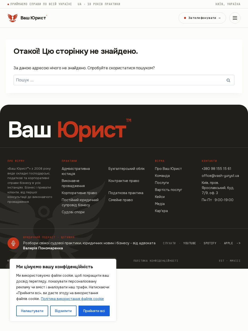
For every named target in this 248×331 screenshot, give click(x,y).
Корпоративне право (79, 193)
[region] (63, 290)
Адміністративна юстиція (76, 171)
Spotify (210, 243)
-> (238, 243)
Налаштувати (32, 311)
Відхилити (63, 311)
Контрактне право (123, 181)
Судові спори (73, 212)
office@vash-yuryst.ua (220, 175)
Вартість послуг (168, 190)
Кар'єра (161, 211)
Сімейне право (120, 200)
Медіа (160, 204)
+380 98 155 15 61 (216, 168)
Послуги (162, 183)
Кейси (160, 197)
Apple (228, 243)
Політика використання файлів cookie (72, 299)
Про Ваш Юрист (168, 168)
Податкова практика (125, 193)
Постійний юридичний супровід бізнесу (80, 202)
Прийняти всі (94, 311)
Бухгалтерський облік (126, 168)
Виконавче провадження (73, 183)
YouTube (189, 243)
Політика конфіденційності (155, 260)
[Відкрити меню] (234, 18)
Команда (162, 175)
